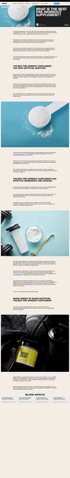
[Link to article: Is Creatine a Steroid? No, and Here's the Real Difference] (9, 399)
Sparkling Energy (35, 3)
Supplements (27, 3)
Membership (46, 3)
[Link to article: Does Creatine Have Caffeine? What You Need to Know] (60, 399)
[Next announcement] (68, 1)
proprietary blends (17, 273)
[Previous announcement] (1, 1)
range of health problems (19, 153)
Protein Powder (20, 3)
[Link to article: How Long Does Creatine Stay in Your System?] (26, 399)
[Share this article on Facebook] (65, 25)
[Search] (61, 3)
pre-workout (49, 377)
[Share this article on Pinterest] (66, 25)
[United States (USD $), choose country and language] (63, 3)
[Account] (65, 3)
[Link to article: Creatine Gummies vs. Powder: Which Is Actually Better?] (43, 399)
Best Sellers (15, 3)
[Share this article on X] (68, 25)
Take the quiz (57, 3)
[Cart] (67, 3)
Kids (41, 3)
